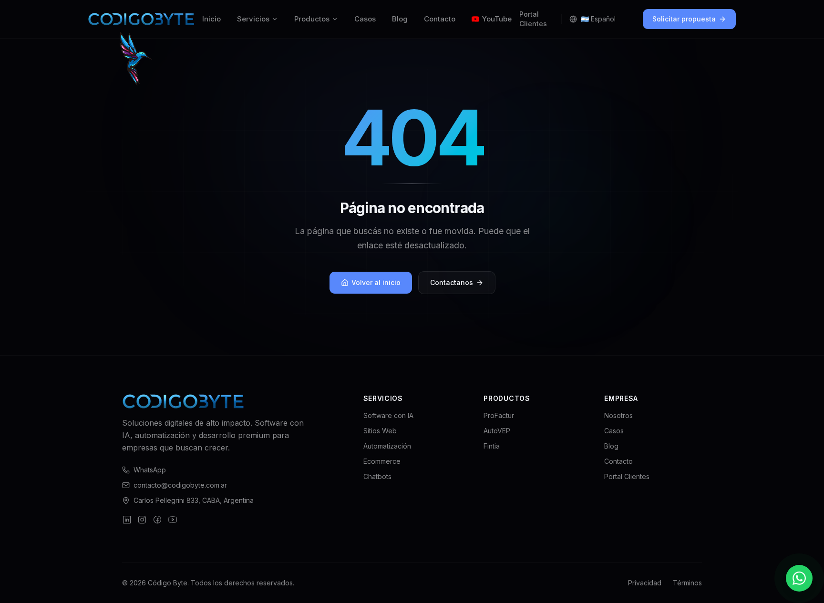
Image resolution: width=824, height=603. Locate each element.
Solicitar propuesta (684, 19)
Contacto (439, 18)
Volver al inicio (376, 282)
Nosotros (618, 415)
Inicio (211, 18)
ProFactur (499, 415)
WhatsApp (150, 470)
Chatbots (377, 476)
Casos (365, 18)
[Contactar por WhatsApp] (799, 578)
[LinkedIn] (127, 519)
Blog (400, 18)
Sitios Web (380, 431)
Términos (687, 583)
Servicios (253, 18)
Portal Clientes (533, 19)
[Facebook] (157, 519)
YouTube (497, 18)
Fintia (492, 446)
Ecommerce (382, 461)
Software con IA (388, 415)
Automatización (387, 446)
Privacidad (644, 583)
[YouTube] (172, 519)
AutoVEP (497, 431)
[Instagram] (142, 519)
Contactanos (451, 282)
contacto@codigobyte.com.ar (180, 485)
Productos (312, 18)
